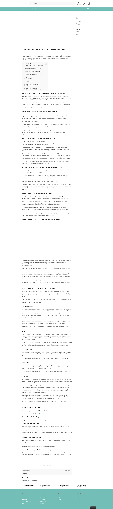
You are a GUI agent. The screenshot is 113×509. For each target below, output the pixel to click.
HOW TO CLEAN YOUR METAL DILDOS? (32, 71)
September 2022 (79, 20)
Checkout (89, 4)
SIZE (26, 77)
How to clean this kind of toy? (31, 85)
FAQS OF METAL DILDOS (29, 82)
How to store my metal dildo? (31, 87)
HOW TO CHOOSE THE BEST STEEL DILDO (32, 74)
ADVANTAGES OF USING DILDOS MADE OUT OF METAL (35, 65)
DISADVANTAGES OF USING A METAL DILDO (33, 66)
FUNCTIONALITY (29, 78)
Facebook (59, 497)
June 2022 (78, 24)
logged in (28, 480)
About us (23, 495)
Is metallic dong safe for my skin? (31, 88)
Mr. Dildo (24, 3)
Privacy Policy (24, 499)
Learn (77, 34)
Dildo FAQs (78, 31)
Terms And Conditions (26, 501)
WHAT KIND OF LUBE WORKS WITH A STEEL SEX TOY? (35, 69)
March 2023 (78, 18)
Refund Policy (42, 499)
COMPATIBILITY (29, 81)
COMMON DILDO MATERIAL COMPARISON (32, 68)
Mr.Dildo (39, 413)
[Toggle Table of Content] (45, 64)
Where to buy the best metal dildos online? (33, 84)
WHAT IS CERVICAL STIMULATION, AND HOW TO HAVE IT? (34, 473)
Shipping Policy (43, 501)
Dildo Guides (48, 465)
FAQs (84, 4)
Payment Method (43, 495)
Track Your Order (43, 497)
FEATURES (28, 80)
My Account (79, 4)
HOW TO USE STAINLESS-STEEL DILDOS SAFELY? (34, 72)
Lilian (30, 461)
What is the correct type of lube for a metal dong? (34, 89)
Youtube (59, 499)
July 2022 (77, 23)
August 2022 (78, 21)
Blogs (23, 503)
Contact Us (42, 503)
